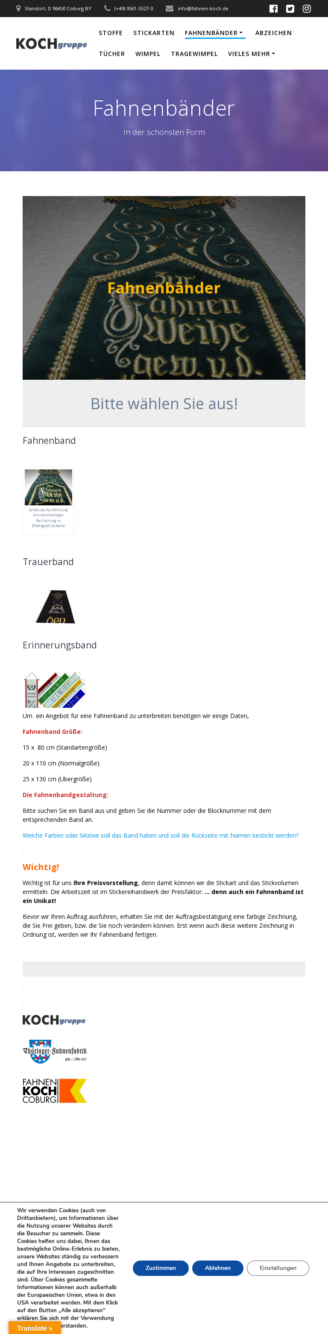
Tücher (112, 54)
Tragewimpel (194, 54)
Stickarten (154, 33)
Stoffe (111, 33)
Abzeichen (273, 33)
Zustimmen (161, 1268)
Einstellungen (278, 1268)
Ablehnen (218, 1268)
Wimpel (148, 54)
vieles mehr (249, 54)
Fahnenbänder (211, 33)
